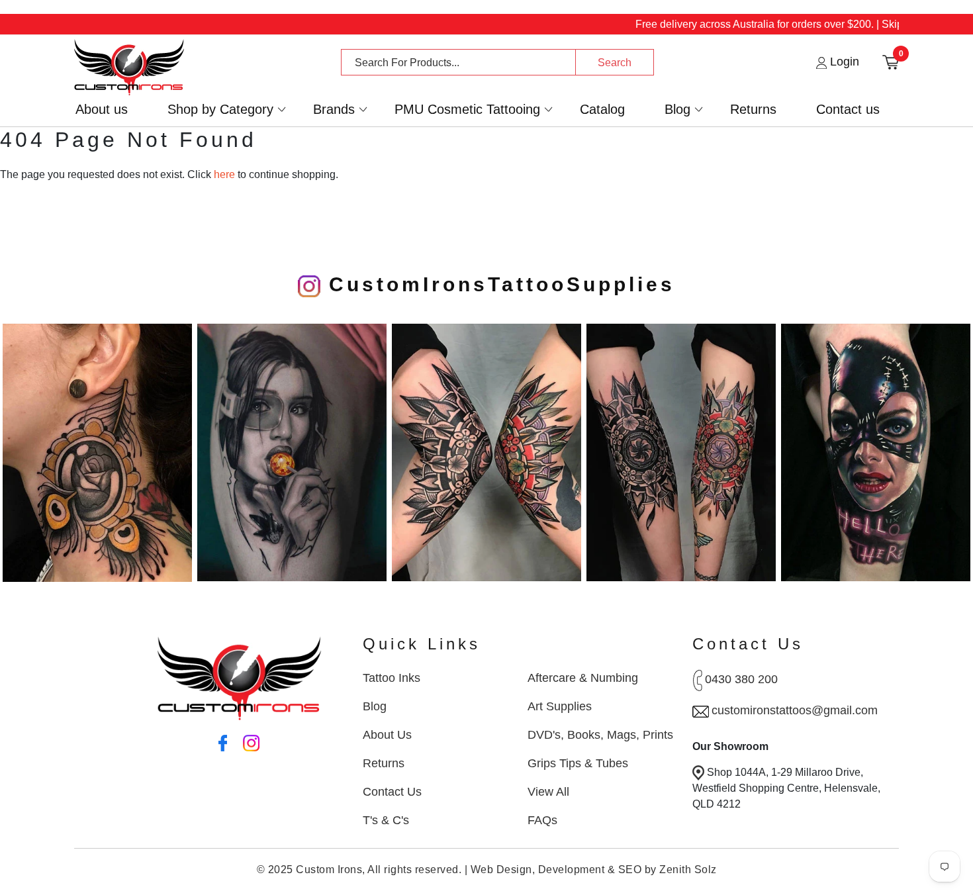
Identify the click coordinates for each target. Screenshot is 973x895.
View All (548, 791)
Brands (334, 110)
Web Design (501, 869)
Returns (753, 110)
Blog (677, 110)
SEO (630, 869)
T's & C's (386, 820)
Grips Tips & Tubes (578, 763)
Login (843, 61)
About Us (387, 734)
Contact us (848, 110)
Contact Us (392, 791)
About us (101, 110)
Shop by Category (220, 110)
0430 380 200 (741, 679)
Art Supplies (560, 706)
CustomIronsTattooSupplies (497, 284)
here (224, 174)
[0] (890, 61)
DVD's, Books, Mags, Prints (600, 734)
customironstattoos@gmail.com (795, 710)
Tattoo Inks (391, 677)
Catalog (602, 110)
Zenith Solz (688, 869)
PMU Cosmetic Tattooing (467, 110)
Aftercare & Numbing (583, 677)
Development (571, 869)
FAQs (542, 820)
